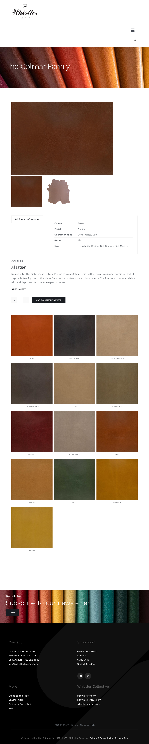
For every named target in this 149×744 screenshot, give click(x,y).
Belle (32, 358)
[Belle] (32, 317)
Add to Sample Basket (48, 300)
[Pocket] (74, 461)
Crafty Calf (117, 406)
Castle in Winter (117, 358)
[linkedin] (88, 676)
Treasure (32, 550)
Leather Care (16, 699)
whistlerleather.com (88, 704)
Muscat (32, 502)
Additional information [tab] (27, 219)
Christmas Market (32, 406)
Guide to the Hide (19, 695)
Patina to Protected (20, 704)
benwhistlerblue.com (89, 699)
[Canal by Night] (74, 317)
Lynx (117, 454)
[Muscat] (32, 461)
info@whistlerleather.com (23, 664)
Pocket (74, 502)
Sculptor (117, 502)
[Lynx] (117, 413)
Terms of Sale (121, 738)
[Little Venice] (74, 413)
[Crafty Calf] (117, 365)
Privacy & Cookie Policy (101, 738)
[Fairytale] (32, 413)
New (11, 708)
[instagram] (80, 676)
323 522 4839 (31, 659)
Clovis (74, 406)
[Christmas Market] (32, 365)
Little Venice (74, 454)
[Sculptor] (117, 461)
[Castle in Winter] (117, 317)
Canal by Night (74, 358)
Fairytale (31, 454)
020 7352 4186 (27, 651)
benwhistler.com (86, 695)
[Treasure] (32, 509)
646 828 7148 (28, 655)
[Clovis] (74, 365)
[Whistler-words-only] (25, 4)
